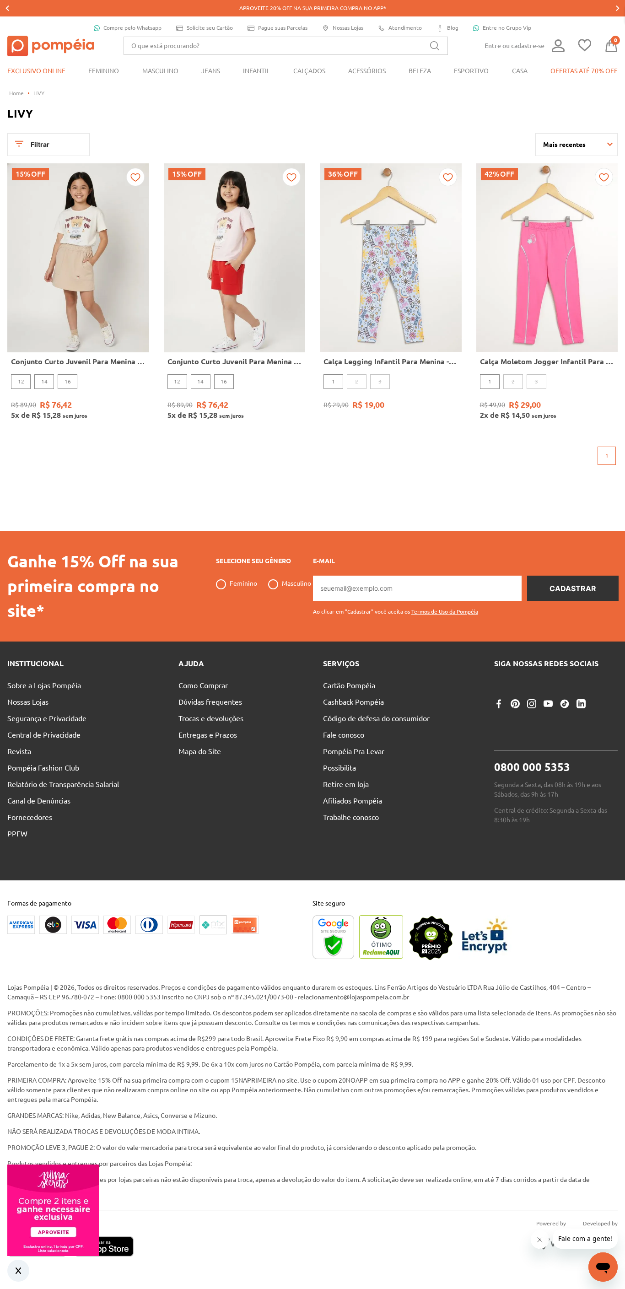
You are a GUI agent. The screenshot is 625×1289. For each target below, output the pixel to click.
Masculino (296, 583)
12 (21, 381)
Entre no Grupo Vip (507, 28)
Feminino (243, 583)
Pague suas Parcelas (282, 28)
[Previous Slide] (7, 8)
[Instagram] (531, 703)
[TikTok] (564, 703)
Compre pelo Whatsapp (132, 28)
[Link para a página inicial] (16, 93)
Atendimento (405, 28)
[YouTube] (548, 703)
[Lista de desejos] (584, 46)
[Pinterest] (515, 703)
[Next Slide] (617, 8)
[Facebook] (498, 703)
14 (44, 381)
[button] (395, 608)
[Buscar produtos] (434, 45)
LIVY (38, 93)
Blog (452, 28)
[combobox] (286, 46)
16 (68, 381)
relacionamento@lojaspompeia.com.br (353, 997)
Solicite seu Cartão (210, 28)
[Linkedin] (581, 703)
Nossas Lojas (348, 28)
